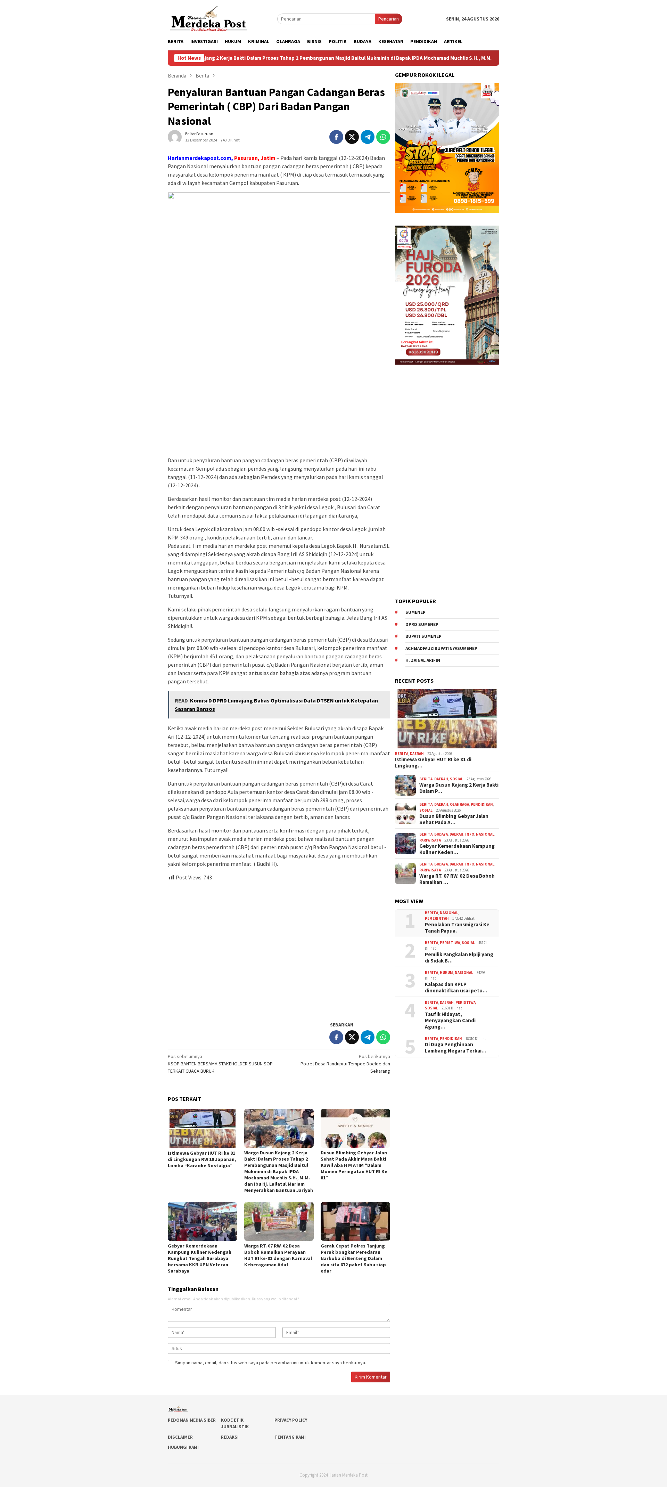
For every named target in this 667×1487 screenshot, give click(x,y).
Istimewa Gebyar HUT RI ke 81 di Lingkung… (433, 762)
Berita (401, 753)
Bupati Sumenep (423, 636)
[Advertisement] (279, 948)
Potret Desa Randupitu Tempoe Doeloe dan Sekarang (345, 1063)
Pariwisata (430, 840)
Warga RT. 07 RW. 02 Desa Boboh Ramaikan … (457, 879)
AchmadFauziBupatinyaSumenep (441, 648)
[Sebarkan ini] (336, 137)
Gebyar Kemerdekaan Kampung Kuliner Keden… (457, 849)
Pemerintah (437, 918)
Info (469, 834)
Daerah (417, 753)
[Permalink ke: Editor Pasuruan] (175, 136)
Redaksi (230, 1437)
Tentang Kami (290, 1437)
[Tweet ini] (352, 137)
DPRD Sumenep (421, 624)
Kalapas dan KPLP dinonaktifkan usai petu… (456, 987)
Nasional (485, 834)
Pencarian (388, 19)
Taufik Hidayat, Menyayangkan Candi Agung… (450, 1020)
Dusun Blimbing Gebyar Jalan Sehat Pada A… (453, 819)
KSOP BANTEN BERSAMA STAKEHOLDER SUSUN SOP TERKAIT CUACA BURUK (220, 1063)
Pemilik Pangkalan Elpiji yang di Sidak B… (459, 957)
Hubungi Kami (183, 1447)
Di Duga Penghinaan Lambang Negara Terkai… (455, 1047)
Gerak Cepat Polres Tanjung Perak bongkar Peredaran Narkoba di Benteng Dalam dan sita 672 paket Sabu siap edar (353, 1258)
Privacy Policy (290, 1420)
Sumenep (415, 612)
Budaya (441, 834)
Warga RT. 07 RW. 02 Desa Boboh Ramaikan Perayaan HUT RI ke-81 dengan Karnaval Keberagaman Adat (278, 1255)
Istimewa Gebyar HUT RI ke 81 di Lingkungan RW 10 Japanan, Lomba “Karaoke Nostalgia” (202, 1159)
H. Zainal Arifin (422, 660)
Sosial (456, 779)
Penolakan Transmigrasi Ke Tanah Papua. (457, 927)
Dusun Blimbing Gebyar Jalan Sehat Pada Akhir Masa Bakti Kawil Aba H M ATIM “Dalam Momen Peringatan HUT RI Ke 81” (354, 1165)
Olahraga (459, 804)
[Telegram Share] (367, 137)
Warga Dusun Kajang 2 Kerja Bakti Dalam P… (459, 788)
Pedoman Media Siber (192, 1420)
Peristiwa (450, 942)
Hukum (446, 972)
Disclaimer (180, 1437)
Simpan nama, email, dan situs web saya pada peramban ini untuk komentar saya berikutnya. (270, 1362)
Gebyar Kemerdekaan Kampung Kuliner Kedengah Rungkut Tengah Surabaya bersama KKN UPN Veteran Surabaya (199, 1258)
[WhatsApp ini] (383, 137)
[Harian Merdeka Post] (208, 18)
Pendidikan (482, 804)
